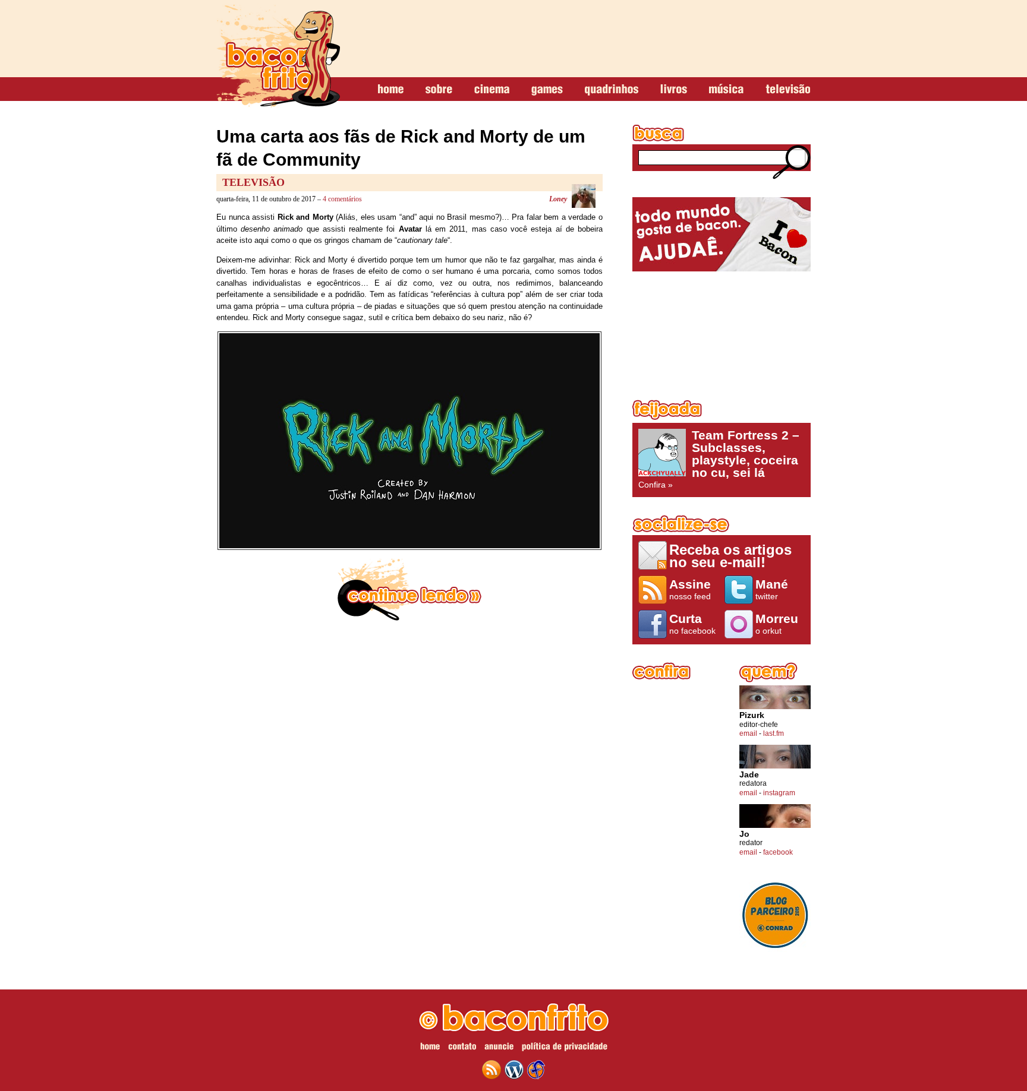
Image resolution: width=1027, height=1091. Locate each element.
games (547, 90)
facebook (778, 852)
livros (673, 90)
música (726, 90)
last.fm (773, 733)
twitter (771, 589)
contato (462, 1048)
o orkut (776, 623)
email (748, 733)
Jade (749, 774)
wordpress (514, 1069)
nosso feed (690, 589)
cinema (491, 90)
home (391, 90)
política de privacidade (564, 1048)
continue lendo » (409, 590)
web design (536, 1069)
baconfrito (278, 56)
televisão (787, 90)
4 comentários (342, 199)
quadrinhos (611, 90)
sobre (439, 90)
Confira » (718, 459)
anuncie (499, 1048)
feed (491, 1069)
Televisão (253, 182)
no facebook (692, 623)
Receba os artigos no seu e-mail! (730, 556)
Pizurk (751, 715)
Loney (558, 199)
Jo (744, 834)
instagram (779, 793)
